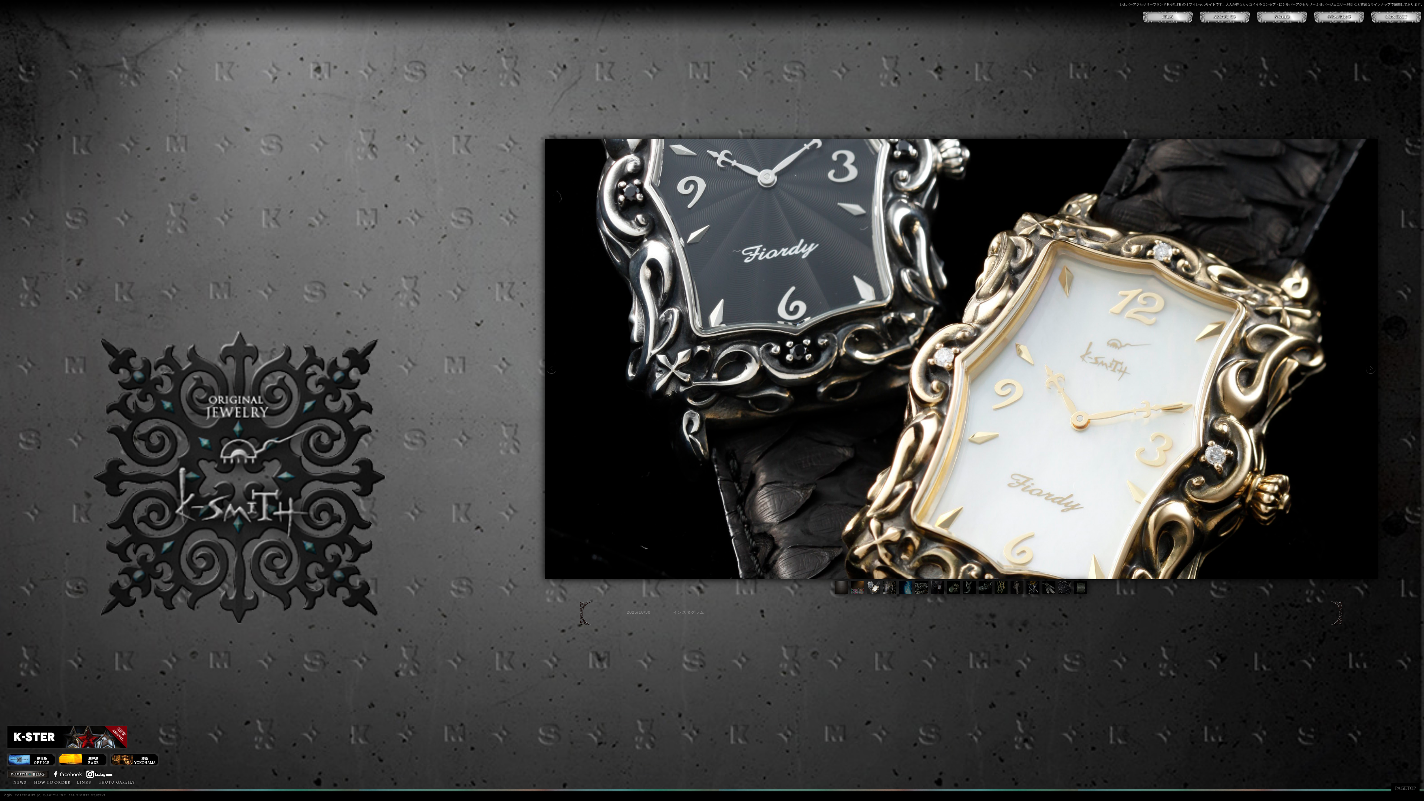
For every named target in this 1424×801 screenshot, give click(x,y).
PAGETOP (1405, 788)
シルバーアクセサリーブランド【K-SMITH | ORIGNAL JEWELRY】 (239, 477)
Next (1371, 369)
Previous (552, 369)
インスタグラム (660, 612)
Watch (163, 781)
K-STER (185, 781)
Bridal (143, 781)
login (8, 795)
